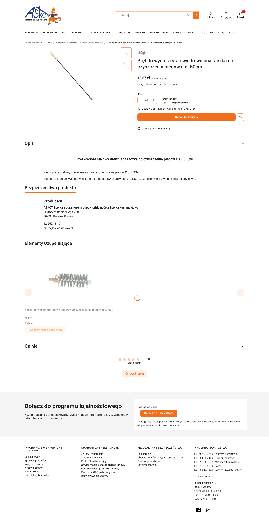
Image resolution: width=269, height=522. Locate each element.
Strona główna (32, 42)
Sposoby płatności (35, 460)
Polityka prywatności (149, 461)
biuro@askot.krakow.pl (58, 228)
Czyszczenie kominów (67, 42)
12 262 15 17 (52, 223)
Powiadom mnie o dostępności (45, 329)
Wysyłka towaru (34, 464)
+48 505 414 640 (203, 453)
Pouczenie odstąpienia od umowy (100, 468)
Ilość (140, 94)
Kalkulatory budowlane (38, 475)
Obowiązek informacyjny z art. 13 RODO (160, 457)
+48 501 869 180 (203, 457)
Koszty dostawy (34, 467)
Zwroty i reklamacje (92, 453)
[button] (196, 15)
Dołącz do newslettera (158, 413)
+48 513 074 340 (203, 465)
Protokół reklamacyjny (94, 461)
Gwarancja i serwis (91, 457)
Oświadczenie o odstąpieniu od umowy (103, 464)
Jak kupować (32, 456)
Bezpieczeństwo (146, 464)
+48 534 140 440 (203, 469)
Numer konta (32, 471)
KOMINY (48, 42)
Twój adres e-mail (147, 406)
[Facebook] (198, 510)
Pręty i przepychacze (92, 42)
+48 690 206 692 (203, 461)
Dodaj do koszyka (186, 117)
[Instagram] (208, 510)
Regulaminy (144, 453)
